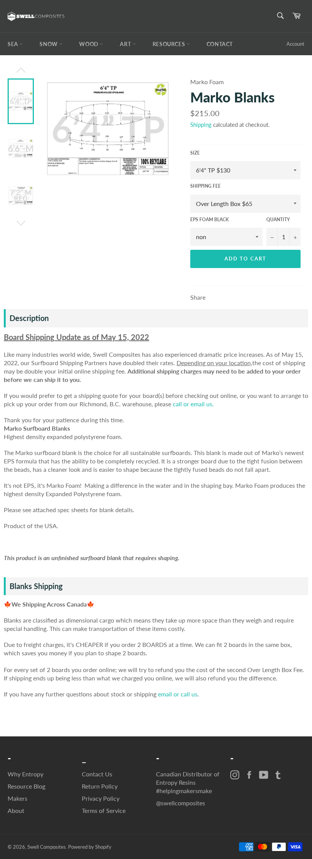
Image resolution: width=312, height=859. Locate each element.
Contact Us (97, 774)
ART (126, 44)
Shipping (201, 124)
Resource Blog (26, 786)
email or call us (177, 694)
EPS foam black (209, 219)
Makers (17, 798)
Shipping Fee (205, 186)
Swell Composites (46, 847)
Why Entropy (25, 774)
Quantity (278, 219)
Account (295, 44)
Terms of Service (104, 810)
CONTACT (220, 44)
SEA (13, 44)
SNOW (49, 44)
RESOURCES (169, 44)
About (16, 810)
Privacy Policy (100, 798)
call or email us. (193, 403)
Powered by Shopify (89, 847)
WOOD (89, 44)
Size (195, 153)
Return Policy (100, 786)
